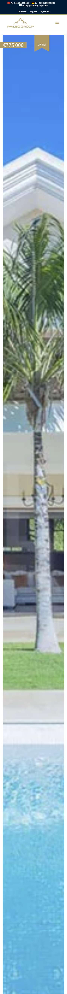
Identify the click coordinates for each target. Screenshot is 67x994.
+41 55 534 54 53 (21, 2)
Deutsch (22, 11)
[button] (61, 38)
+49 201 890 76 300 (46, 2)
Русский (45, 11)
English (33, 11)
